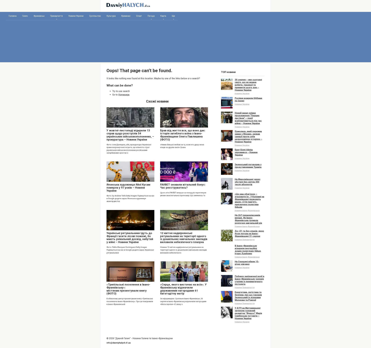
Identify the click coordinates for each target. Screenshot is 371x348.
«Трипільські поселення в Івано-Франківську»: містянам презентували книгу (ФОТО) (128, 289)
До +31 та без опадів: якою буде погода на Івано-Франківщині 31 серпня (249, 234)
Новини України (76, 16)
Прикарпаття (56, 16)
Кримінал (125, 16)
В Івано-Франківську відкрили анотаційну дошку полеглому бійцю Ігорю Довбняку (248, 249)
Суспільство (95, 16)
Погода (151, 16)
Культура (111, 16)
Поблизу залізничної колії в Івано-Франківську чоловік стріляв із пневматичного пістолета (249, 280)
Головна (13, 16)
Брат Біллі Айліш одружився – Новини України (246, 152)
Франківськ (39, 16)
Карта (163, 16)
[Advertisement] (185, 42)
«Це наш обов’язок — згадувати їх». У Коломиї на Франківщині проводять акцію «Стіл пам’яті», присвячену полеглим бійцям (249, 200)
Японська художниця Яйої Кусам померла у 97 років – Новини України (128, 187)
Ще (173, 16)
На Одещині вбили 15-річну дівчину (247, 262)
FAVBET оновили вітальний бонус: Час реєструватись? (182, 186)
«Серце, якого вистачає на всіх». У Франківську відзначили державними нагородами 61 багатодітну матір (183, 289)
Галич (25, 16)
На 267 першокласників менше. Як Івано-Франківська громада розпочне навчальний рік (248, 219)
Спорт (139, 16)
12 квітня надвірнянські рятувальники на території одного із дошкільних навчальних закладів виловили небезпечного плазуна (183, 237)
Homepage (123, 94)
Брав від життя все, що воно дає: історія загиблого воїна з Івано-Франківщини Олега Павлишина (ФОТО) (182, 135)
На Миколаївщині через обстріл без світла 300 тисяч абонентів (247, 182)
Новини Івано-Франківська (247, 210)
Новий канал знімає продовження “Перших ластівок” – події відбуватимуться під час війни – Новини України (248, 118)
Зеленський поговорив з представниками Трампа (248, 165)
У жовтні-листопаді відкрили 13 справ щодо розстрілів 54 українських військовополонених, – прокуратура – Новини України (130, 135)
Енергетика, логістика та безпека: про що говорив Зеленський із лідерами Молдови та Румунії (248, 296)
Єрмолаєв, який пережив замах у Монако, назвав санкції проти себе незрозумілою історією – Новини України (248, 136)
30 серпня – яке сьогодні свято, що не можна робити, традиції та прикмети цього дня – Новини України (248, 84)
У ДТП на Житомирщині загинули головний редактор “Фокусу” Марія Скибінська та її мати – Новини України (248, 313)
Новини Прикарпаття (244, 239)
